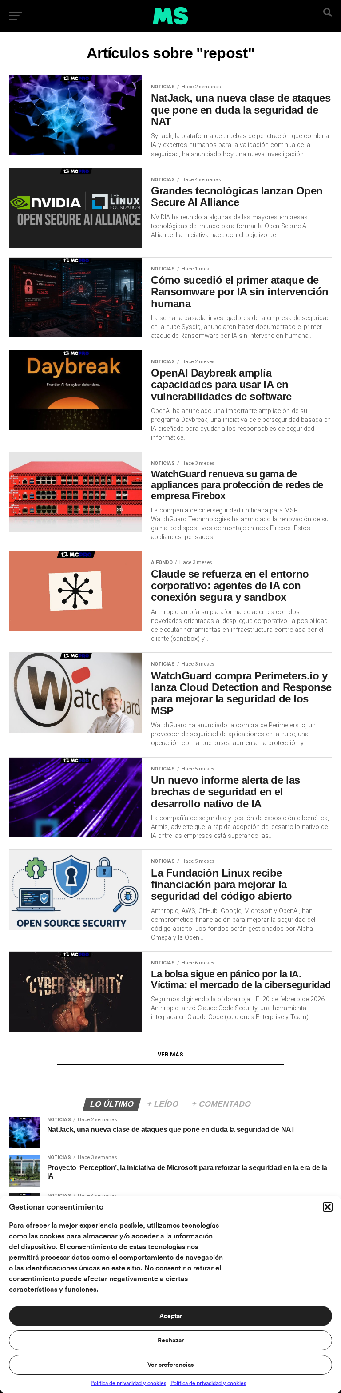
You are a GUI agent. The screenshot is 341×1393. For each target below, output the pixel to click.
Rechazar (171, 1340)
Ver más (171, 1054)
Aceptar (170, 1316)
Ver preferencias (170, 1365)
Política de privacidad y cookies (128, 1383)
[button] (327, 1207)
